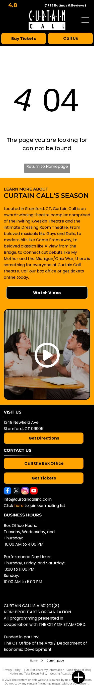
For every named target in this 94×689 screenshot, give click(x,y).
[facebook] (7, 491)
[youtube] (34, 491)
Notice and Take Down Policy (28, 673)
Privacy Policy (12, 670)
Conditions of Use (78, 670)
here (19, 505)
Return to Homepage (47, 166)
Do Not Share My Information (45, 670)
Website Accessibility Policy (67, 673)
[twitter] (16, 491)
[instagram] (25, 491)
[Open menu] (85, 20)
